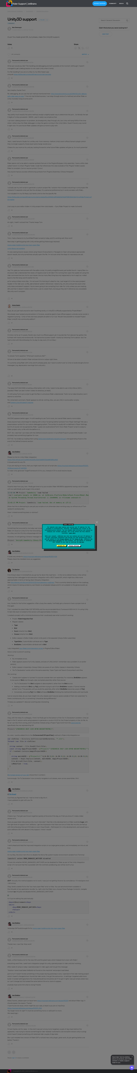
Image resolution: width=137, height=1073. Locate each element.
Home (9, 3)
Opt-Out (81, 542)
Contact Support (100, 3)
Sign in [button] (121, 3)
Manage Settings (74, 545)
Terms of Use (79, 539)
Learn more (72, 533)
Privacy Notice (64, 539)
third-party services (55, 540)
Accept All (61, 545)
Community (112, 3)
